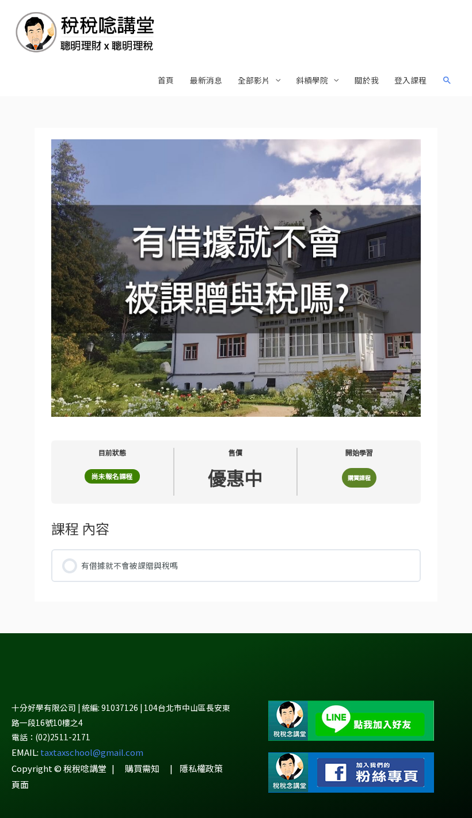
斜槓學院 (312, 80)
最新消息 (206, 80)
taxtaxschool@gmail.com (91, 752)
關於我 (367, 80)
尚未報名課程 (112, 476)
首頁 (166, 80)
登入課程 (410, 80)
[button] (447, 80)
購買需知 (142, 768)
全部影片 (254, 80)
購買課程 (359, 477)
